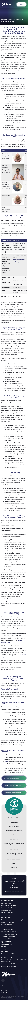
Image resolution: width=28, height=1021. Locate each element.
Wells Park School (6, 938)
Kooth (7, 762)
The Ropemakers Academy (9, 934)
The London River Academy (9, 932)
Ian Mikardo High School (8, 915)
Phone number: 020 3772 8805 (8, 966)
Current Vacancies (6, 944)
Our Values (4, 951)
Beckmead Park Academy (8, 905)
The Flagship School (7, 929)
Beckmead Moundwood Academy (11, 908)
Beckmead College (6, 903)
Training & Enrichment (7, 949)
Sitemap (3, 989)
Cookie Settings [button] (5, 992)
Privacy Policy (4, 990)
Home (2, 18)
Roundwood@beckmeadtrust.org (14, 892)
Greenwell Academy (7, 912)
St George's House (6, 924)
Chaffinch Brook (6, 910)
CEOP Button (9, 766)
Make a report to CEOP (7, 954)
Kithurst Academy (6, 917)
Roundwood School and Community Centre (12, 19)
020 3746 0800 (14, 887)
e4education (9, 997)
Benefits (3, 946)
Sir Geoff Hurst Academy (8, 922)
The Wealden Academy (8, 936)
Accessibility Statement (7, 987)
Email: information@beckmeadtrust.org (10, 969)
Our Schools (10, 18)
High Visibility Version (6, 985)
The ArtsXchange (6, 927)
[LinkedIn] (3, 980)
